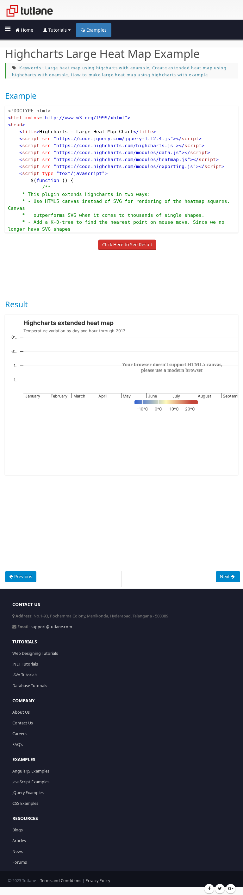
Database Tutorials (29, 685)
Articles (19, 840)
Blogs (17, 830)
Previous (22, 576)
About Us (21, 712)
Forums (19, 862)
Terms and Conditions (60, 880)
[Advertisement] (120, 277)
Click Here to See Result (127, 244)
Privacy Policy (97, 880)
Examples (96, 30)
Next (225, 576)
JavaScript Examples (30, 782)
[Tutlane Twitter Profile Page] (220, 888)
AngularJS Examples (30, 771)
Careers (19, 733)
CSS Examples (25, 803)
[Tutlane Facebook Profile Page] (209, 888)
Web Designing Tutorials (35, 653)
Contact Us (22, 723)
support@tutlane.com (51, 626)
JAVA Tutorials (24, 675)
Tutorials (57, 30)
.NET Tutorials (25, 664)
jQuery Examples (28, 792)
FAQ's (17, 744)
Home (26, 30)
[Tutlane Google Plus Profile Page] (230, 888)
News (17, 851)
